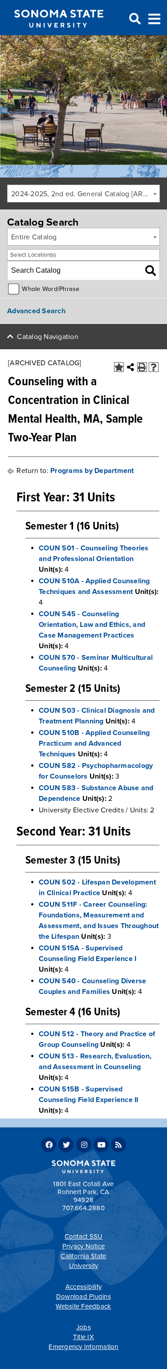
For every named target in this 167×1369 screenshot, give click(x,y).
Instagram (83, 1144)
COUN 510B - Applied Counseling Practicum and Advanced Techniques (94, 743)
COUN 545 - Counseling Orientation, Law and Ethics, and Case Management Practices (92, 625)
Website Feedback (83, 1306)
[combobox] (83, 193)
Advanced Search (36, 311)
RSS (118, 1144)
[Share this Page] (130, 367)
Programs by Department (92, 470)
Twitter (65, 1144)
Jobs (83, 1327)
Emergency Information (83, 1347)
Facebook (48, 1144)
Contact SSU (84, 1236)
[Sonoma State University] (58, 35)
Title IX (83, 1337)
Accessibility (83, 1287)
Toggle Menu (154, 18)
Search (134, 19)
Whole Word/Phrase (50, 289)
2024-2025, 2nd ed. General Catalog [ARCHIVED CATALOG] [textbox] (85, 194)
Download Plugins (83, 1296)
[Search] (150, 270)
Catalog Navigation (47, 336)
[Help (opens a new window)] (154, 367)
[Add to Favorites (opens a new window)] (119, 367)
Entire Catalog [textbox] (34, 237)
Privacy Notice (83, 1246)
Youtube (101, 1144)
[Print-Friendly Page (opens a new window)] (142, 367)
